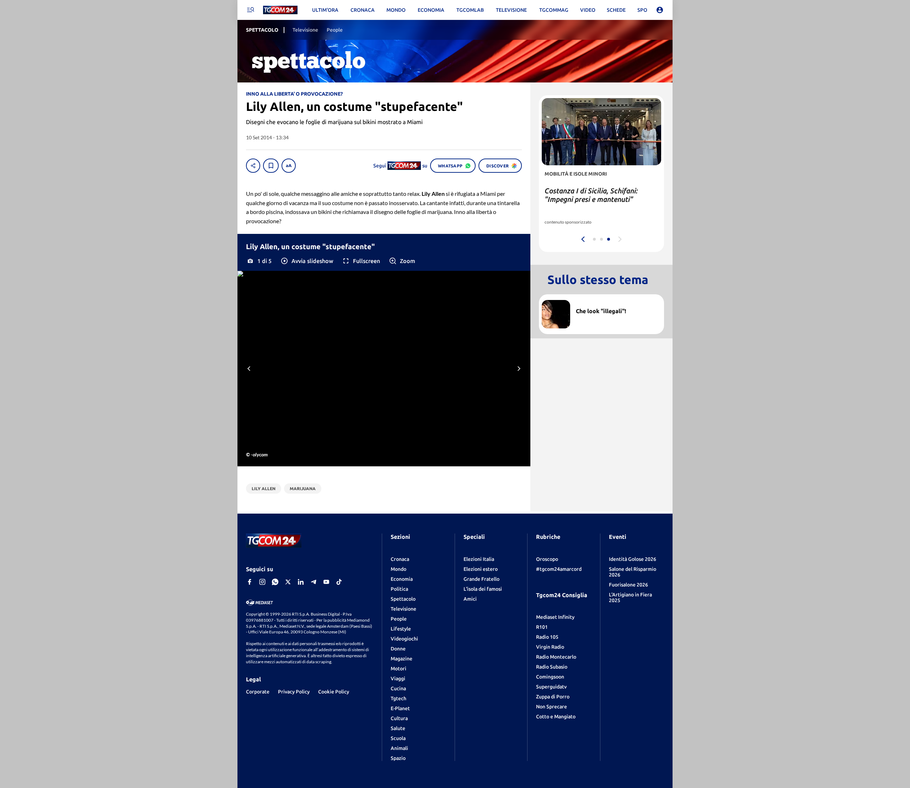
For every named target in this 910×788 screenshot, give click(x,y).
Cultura (399, 718)
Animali (399, 748)
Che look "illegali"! (601, 311)
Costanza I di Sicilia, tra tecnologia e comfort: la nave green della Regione (600, 199)
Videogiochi (404, 639)
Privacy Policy (294, 692)
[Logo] (280, 10)
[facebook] (249, 581)
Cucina (398, 688)
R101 (542, 627)
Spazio (398, 758)
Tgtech (398, 698)
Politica (399, 589)
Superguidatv (551, 687)
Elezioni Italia (479, 559)
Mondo (398, 569)
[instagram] (262, 581)
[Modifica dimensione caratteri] (289, 166)
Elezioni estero (481, 569)
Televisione (403, 609)
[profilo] (660, 10)
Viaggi (398, 678)
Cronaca (400, 559)
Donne (398, 649)
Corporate (257, 692)
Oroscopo (547, 559)
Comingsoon (550, 677)
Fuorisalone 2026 (628, 585)
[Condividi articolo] (253, 166)
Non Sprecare (551, 706)
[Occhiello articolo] (617, 303)
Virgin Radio (550, 647)
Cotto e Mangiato (556, 716)
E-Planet (400, 708)
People (399, 619)
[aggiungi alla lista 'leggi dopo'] (271, 166)
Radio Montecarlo (556, 657)
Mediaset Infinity (555, 617)
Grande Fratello (481, 579)
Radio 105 (547, 637)
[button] (306, 261)
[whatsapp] (275, 581)
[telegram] (313, 581)
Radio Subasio (551, 667)
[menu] (250, 10)
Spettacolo (403, 599)
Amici (470, 599)
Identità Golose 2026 (632, 559)
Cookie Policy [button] (333, 692)
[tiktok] (339, 581)
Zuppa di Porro (552, 696)
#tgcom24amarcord (559, 569)
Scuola (398, 738)
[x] (287, 581)
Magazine (401, 658)
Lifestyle (401, 629)
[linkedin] (300, 581)
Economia (402, 579)
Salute (398, 728)
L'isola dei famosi (483, 589)
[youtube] (326, 581)
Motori (398, 668)
